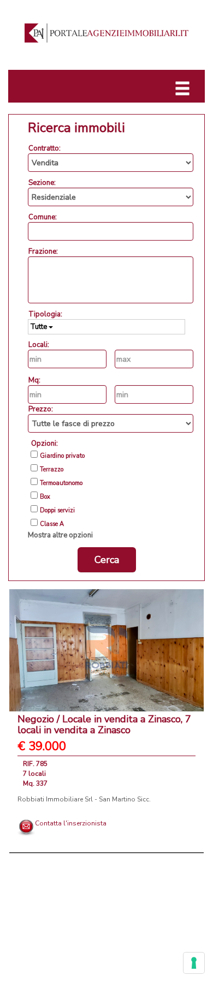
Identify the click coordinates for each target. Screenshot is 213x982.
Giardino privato (62, 456)
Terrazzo (51, 469)
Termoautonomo (61, 483)
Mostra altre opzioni (60, 535)
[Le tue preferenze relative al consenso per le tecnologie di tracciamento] (194, 963)
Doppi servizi (57, 510)
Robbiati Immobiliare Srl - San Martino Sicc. (84, 799)
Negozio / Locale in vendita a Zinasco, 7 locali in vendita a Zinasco (104, 724)
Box (45, 497)
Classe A (52, 524)
